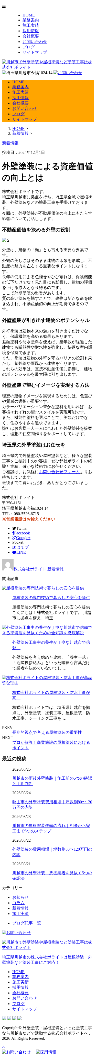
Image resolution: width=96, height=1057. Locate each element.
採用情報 (31, 31)
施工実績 (31, 25)
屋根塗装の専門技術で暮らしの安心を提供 (51, 597)
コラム (18, 903)
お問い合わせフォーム (59, 472)
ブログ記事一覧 (26, 923)
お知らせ (20, 897)
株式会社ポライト (30, 569)
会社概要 (31, 36)
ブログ (29, 47)
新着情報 (55, 569)
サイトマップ (35, 52)
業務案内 (31, 20)
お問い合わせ (35, 41)
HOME (29, 15)
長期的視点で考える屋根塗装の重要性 (47, 732)
